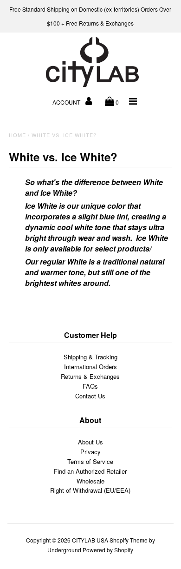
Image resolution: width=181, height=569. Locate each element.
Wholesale (90, 480)
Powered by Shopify (108, 550)
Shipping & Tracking (90, 356)
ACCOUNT (67, 102)
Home (17, 135)
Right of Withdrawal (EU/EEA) (90, 490)
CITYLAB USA (90, 540)
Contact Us (90, 395)
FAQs (90, 386)
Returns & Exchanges (90, 376)
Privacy (90, 451)
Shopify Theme (129, 540)
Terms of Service (90, 461)
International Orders (90, 366)
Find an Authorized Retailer (90, 471)
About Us (90, 441)
